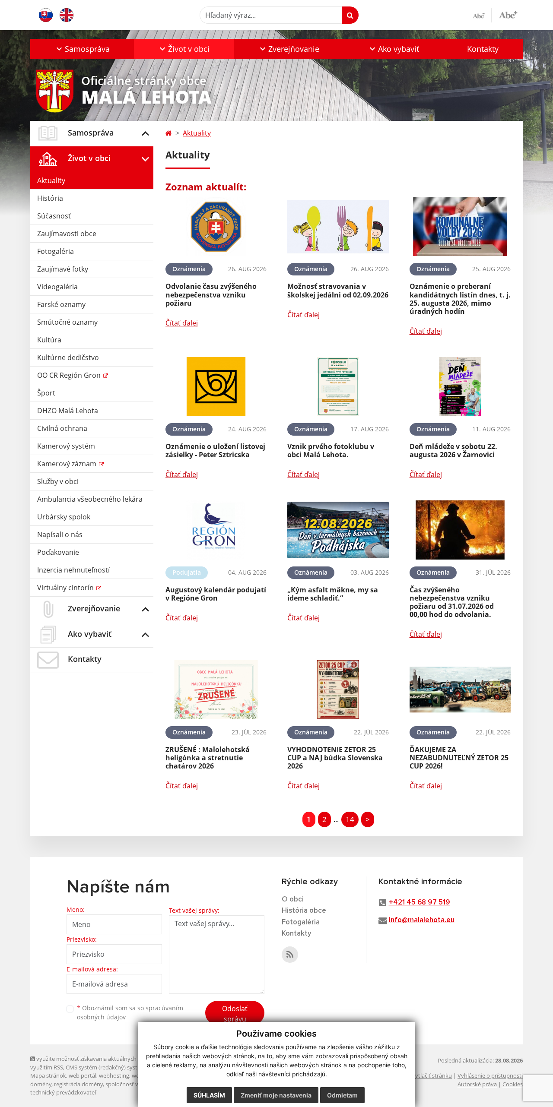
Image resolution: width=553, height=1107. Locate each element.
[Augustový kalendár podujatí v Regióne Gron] (216, 530)
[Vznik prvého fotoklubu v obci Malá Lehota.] (337, 386)
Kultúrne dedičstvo (68, 357)
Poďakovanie (58, 552)
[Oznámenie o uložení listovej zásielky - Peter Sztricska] (216, 386)
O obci (293, 899)
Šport (46, 393)
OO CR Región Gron (69, 375)
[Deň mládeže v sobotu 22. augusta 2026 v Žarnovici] (460, 386)
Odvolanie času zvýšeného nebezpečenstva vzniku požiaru (211, 294)
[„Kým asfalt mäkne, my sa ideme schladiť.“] (337, 530)
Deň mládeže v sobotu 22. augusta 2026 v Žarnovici (453, 450)
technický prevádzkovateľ (63, 1092)
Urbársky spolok (63, 517)
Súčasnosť (54, 216)
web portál (82, 1075)
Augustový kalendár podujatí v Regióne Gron (215, 594)
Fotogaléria (55, 251)
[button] (82, 49)
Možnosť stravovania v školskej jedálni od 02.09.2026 (337, 290)
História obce (304, 910)
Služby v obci (58, 481)
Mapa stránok (48, 1075)
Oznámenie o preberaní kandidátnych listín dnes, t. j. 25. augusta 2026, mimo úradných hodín (460, 298)
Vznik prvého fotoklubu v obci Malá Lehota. (330, 450)
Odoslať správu (235, 1014)
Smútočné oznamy (67, 322)
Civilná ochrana (62, 428)
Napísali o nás (60, 534)
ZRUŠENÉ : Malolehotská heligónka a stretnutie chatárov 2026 (207, 758)
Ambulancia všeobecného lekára (90, 499)
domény (40, 1084)
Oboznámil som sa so (130, 1012)
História (50, 198)
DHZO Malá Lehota (67, 410)
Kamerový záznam (67, 463)
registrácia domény (78, 1084)
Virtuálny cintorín (66, 587)
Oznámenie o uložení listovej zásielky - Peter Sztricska (215, 450)
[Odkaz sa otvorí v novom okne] (290, 954)
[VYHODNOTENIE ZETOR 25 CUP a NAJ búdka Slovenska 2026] (337, 689)
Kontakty (483, 49)
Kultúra (49, 340)
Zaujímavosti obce (66, 233)
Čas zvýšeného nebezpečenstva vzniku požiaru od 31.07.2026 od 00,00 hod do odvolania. (452, 602)
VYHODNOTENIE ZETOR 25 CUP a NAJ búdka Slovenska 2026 (335, 758)
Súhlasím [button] (209, 1095)
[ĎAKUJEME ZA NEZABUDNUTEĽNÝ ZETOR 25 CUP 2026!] (460, 689)
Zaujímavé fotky (62, 269)
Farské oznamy (61, 304)
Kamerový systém (66, 446)
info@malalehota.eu (421, 920)
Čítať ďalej (181, 323)
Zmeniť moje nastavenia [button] (276, 1095)
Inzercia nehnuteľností (73, 570)
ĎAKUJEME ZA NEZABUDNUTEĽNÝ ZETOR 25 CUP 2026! (459, 758)
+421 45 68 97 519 (419, 902)
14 (350, 819)
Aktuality (51, 180)
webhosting (114, 1075)
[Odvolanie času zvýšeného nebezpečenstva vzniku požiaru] (216, 226)
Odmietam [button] (342, 1095)
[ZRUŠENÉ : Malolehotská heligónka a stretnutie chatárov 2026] (216, 689)
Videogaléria (57, 286)
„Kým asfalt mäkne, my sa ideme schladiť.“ (332, 594)
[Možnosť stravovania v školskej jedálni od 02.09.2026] (337, 226)
